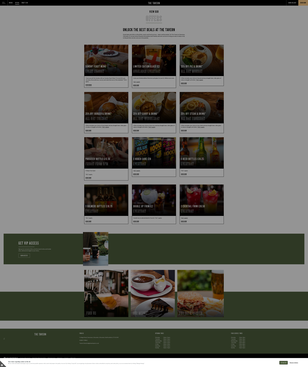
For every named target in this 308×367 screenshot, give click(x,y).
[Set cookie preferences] (3, 364)
